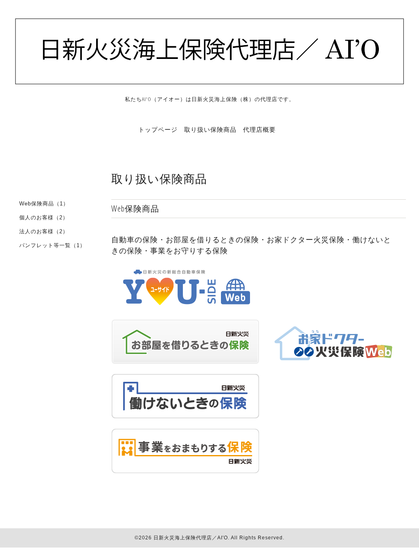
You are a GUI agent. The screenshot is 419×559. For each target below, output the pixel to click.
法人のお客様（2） (43, 231)
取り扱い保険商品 (210, 129)
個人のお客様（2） (43, 217)
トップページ (158, 129)
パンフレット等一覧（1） (52, 245)
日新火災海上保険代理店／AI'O (190, 538)
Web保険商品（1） (44, 204)
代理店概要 (259, 129)
